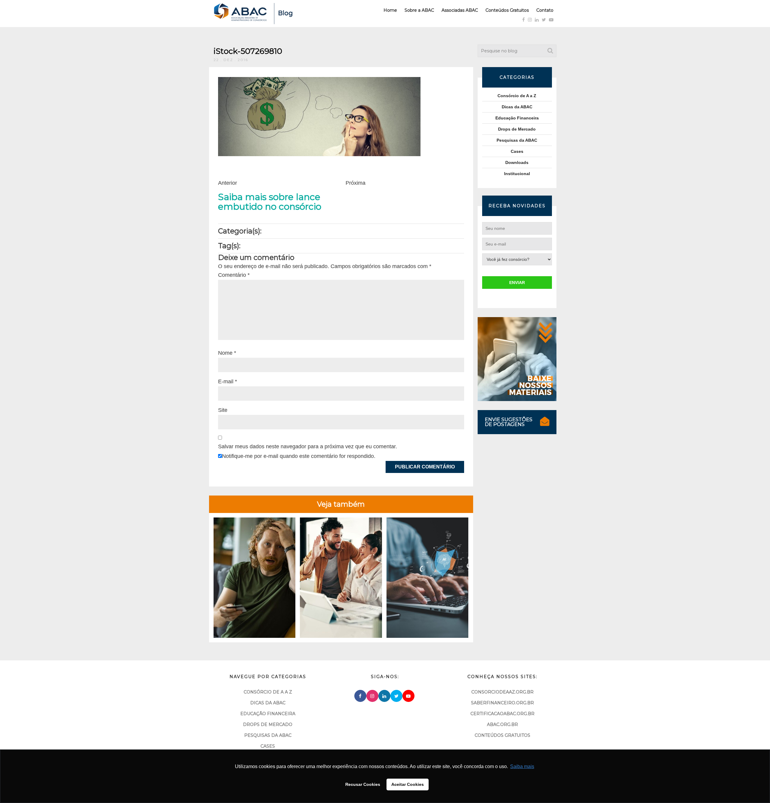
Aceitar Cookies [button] (407, 784)
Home (390, 10)
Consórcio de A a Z (516, 95)
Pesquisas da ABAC (517, 140)
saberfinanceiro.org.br (502, 703)
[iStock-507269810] (319, 116)
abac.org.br (502, 724)
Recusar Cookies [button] (362, 784)
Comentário (234, 275)
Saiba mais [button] (522, 766)
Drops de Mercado (517, 129)
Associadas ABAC (460, 10)
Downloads (516, 162)
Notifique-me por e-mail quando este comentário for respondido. (298, 456)
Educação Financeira (517, 118)
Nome (227, 353)
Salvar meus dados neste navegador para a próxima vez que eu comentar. (307, 446)
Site (222, 410)
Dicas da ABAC (517, 106)
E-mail (227, 381)
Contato (544, 10)
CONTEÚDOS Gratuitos (502, 735)
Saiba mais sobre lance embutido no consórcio (269, 202)
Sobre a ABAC (419, 10)
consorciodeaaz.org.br (502, 692)
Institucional (517, 173)
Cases (517, 151)
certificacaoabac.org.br (502, 713)
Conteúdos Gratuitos (507, 10)
